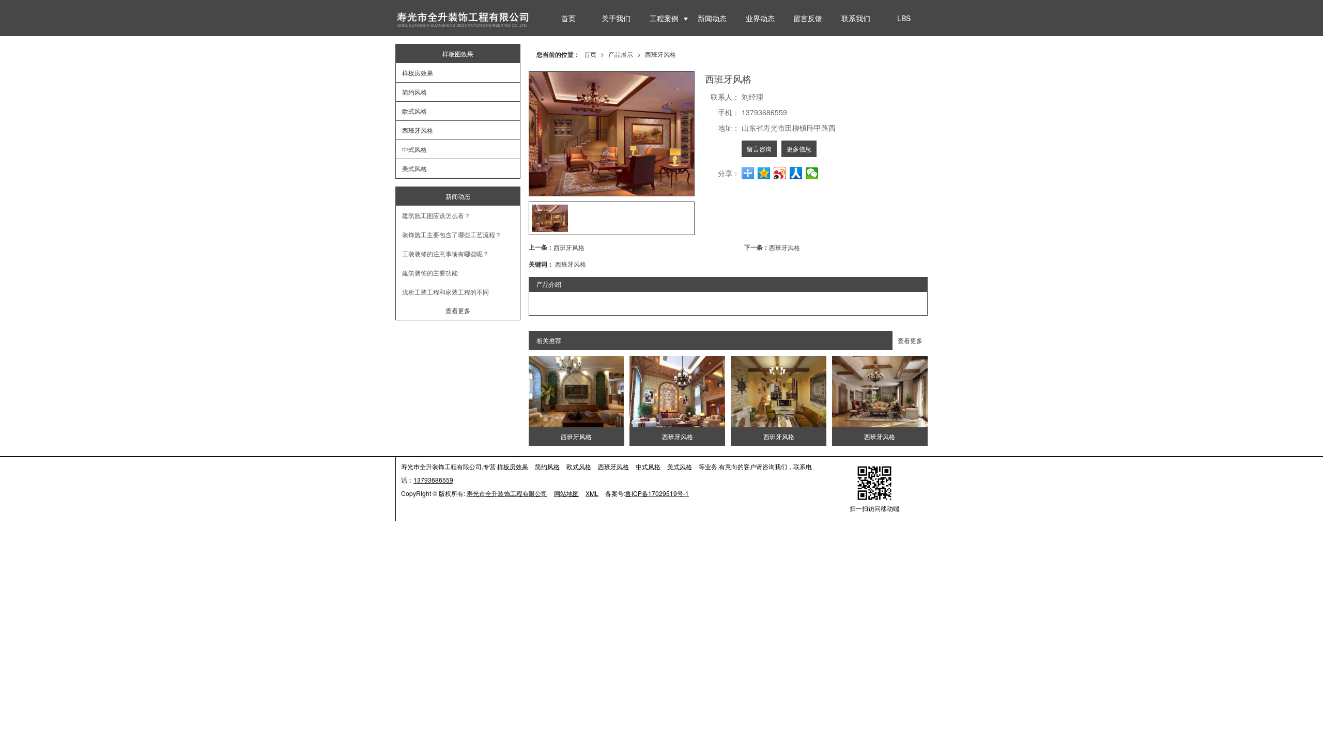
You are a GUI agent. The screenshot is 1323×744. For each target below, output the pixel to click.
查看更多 (910, 340)
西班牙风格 (660, 54)
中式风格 (414, 149)
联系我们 (855, 18)
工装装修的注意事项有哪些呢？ (445, 253)
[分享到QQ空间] (764, 173)
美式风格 (414, 168)
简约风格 (414, 91)
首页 (568, 18)
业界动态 (760, 18)
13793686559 (433, 479)
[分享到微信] (812, 173)
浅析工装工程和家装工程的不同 (445, 291)
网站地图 (566, 493)
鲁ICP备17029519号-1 (657, 493)
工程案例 (664, 18)
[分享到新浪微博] (780, 173)
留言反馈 (807, 18)
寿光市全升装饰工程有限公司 (507, 493)
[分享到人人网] (796, 173)
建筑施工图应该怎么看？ (436, 215)
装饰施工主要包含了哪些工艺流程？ (451, 234)
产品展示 (620, 54)
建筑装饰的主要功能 (430, 272)
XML (592, 493)
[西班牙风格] (576, 392)
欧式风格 (414, 110)
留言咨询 (759, 148)
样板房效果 (417, 72)
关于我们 (616, 18)
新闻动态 (712, 18)
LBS (904, 18)
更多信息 (799, 148)
